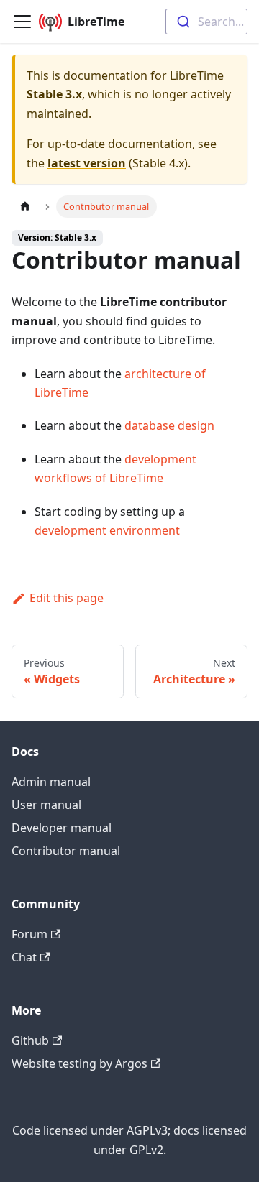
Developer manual (62, 828)
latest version (86, 163)
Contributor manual (66, 851)
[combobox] (206, 21)
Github (30, 1040)
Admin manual (51, 782)
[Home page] (25, 206)
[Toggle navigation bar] (22, 21)
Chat (24, 957)
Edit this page (66, 598)
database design (169, 425)
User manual (46, 805)
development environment (107, 530)
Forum (29, 934)
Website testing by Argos (79, 1063)
